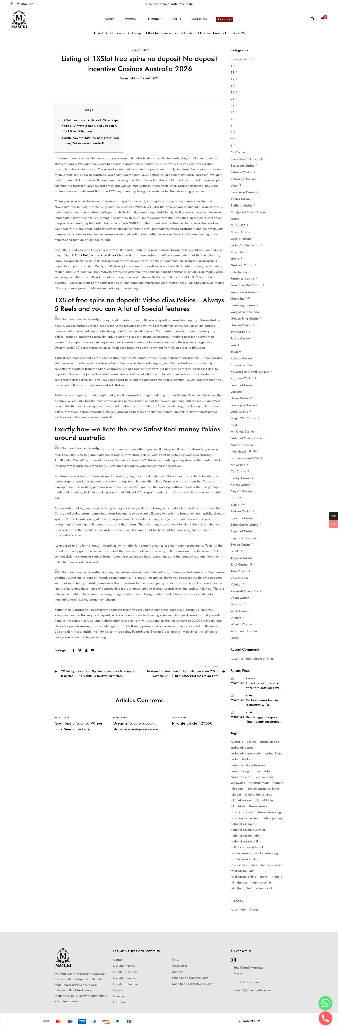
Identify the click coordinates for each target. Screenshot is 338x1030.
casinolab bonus (242, 747)
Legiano (236, 391)
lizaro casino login (270, 812)
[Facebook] (73, 650)
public (235, 504)
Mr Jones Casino (242, 431)
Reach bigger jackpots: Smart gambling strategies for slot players (264, 721)
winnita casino (261, 882)
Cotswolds (238, 783)
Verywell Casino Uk (244, 591)
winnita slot (264, 888)
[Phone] (325, 1018)
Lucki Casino (239, 411)
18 (233, 92)
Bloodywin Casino (243, 192)
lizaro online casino (244, 818)
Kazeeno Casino (242, 378)
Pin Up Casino (241, 478)
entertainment (259, 783)
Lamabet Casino (242, 385)
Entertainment (241, 272)
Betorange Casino (243, 179)
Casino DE (238, 225)
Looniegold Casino (244, 405)
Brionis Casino (241, 199)
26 (233, 112)
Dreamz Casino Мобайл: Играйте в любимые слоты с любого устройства (137, 729)
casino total (262, 771)
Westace (237, 604)
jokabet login (264, 800)
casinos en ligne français (248, 765)
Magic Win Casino (243, 418)
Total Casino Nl (241, 564)
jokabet (236, 794)
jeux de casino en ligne (263, 788)
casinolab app (269, 742)
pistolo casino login (267, 853)
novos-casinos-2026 (245, 458)
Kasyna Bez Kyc (242, 365)
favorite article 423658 (192, 723)
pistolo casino (240, 853)
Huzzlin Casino (241, 325)
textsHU (236, 551)
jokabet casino (241, 800)
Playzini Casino (241, 491)
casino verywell (241, 777)
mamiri (127, 78)
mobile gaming (272, 818)
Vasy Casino (239, 578)
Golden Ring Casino (245, 318)
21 (233, 99)
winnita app (239, 882)
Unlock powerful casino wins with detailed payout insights (264, 687)
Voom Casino (240, 598)
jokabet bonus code (258, 794)
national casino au (243, 824)
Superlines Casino (243, 538)
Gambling (238, 298)
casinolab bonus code (246, 753)
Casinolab (238, 252)
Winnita (236, 618)
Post (233, 498)
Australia (237, 742)
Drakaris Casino (242, 265)
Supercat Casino (242, 531)
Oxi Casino (238, 471)
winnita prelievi (241, 888)
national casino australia (248, 830)
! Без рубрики (240, 59)
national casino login (245, 835)
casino (235, 219)
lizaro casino (258, 806)
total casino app (272, 865)
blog (234, 185)
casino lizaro (273, 753)
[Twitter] (80, 650)
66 (233, 139)
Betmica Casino (241, 172)
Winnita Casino (241, 624)
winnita (277, 876)
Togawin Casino (242, 558)
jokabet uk (238, 806)
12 (233, 79)
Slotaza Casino (241, 511)
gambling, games (243, 305)
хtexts (235, 637)
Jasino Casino (240, 338)
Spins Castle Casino (244, 524)
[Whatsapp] (325, 1003)
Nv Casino (238, 465)
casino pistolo (240, 759)
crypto (235, 258)
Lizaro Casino (240, 398)
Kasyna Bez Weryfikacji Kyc (250, 372)
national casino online (246, 841)
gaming (278, 783)
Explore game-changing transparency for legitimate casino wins (263, 704)
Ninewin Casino (242, 445)
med (234, 425)
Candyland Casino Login (248, 212)
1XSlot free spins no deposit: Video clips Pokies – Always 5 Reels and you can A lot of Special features (90, 125)
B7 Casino (238, 152)
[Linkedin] (86, 650)
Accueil (98, 33)
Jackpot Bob (239, 332)
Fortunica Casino (242, 278)
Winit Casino (239, 611)
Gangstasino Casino (245, 312)
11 (233, 72)
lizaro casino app (242, 812)
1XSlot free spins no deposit (98, 255)
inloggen (237, 788)
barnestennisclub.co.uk (247, 159)
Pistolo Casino (240, 485)
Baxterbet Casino (242, 165)
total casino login (242, 871)
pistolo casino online (245, 859)
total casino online (243, 876)
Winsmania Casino (244, 631)
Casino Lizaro (240, 232)
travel (264, 876)
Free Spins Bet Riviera (246, 285)
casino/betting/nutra (245, 245)
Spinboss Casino (242, 518)
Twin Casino (239, 571)
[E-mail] (92, 650)
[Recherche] (312, 19)
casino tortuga (241, 771)
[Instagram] (233, 959)
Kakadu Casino (241, 358)
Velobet (236, 584)
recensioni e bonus (244, 865)
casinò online (265, 777)
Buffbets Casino (242, 205)
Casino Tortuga (241, 239)
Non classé (117, 33)
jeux (233, 345)
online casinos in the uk (247, 847)
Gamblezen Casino (244, 292)
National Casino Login (246, 438)
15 (233, 86)
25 (233, 106)
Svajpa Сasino (241, 544)
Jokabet (236, 352)
